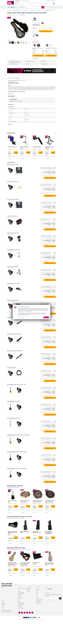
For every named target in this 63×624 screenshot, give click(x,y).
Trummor (19, 601)
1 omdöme (38, 535)
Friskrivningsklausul (39, 600)
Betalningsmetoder (38, 589)
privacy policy (27, 314)
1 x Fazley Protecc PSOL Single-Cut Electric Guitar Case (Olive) (46, 167)
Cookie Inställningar (21, 317)
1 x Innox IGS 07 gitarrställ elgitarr (45, 270)
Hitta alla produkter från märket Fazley (13, 487)
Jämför (10, 158)
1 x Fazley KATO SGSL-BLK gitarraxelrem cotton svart (46, 321)
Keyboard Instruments (21, 602)
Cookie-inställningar (39, 603)
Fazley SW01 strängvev (37, 146)
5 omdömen (14, 535)
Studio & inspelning (21, 593)
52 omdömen (14, 149)
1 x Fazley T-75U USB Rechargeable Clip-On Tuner (46, 236)
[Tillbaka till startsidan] (9, 7)
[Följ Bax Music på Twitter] (48, 589)
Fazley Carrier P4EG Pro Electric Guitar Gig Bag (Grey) (49, 563)
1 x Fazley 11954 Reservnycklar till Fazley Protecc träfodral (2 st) (46, 185)
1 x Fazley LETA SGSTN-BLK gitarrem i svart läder (46, 354)
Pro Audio (19, 591)
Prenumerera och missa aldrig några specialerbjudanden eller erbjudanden (53, 595)
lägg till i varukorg (50, 195)
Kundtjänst (38, 586)
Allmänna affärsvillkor (39, 599)
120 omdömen (27, 149)
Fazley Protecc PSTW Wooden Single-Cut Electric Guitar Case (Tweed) (13, 563)
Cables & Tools (20, 605)
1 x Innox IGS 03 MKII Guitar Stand (45, 253)
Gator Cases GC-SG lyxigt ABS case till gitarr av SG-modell (12, 532)
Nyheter (28, 589)
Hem (36, 597)
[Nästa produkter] (55, 133)
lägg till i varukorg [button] (46, 31)
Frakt (37, 591)
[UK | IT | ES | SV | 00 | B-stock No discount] (31, 70)
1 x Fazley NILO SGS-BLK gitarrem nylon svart (46, 337)
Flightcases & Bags (21, 608)
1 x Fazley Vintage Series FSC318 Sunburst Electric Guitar (46, 454)
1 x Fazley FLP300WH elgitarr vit (45, 420)
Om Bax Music (29, 588)
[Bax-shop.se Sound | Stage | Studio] (10, 3)
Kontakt (37, 588)
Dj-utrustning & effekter (21, 592)
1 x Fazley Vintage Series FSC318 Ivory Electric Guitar (46, 387)
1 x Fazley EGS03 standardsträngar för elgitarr (46, 203)
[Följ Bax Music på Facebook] (46, 589)
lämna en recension (22, 14)
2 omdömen (39, 503)
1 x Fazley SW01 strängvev (44, 304)
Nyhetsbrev (28, 591)
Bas (18, 600)
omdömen (16, 14)
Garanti (37, 593)
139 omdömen (52, 149)
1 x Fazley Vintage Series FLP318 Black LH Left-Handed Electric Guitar (46, 471)
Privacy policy (38, 601)
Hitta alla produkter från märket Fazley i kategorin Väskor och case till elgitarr (19, 549)
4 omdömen (26, 503)
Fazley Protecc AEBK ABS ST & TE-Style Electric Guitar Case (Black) (25, 563)
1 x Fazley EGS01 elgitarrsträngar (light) (46, 168)
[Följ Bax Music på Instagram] (50, 589)
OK (46, 317)
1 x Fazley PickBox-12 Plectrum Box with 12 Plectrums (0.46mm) (46, 287)
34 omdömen (14, 503)
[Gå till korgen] (53, 3)
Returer (37, 592)
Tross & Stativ (20, 606)
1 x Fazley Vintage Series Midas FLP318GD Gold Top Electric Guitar (46, 437)
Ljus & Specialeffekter (21, 604)
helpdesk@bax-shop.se (9, 611)
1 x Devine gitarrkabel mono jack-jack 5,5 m (46, 371)
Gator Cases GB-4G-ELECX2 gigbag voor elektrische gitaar (48, 532)
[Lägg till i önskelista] (54, 31)
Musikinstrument (20, 597)
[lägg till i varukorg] (16, 152)
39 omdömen (39, 566)
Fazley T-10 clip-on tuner (12, 146)
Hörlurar (19, 596)
